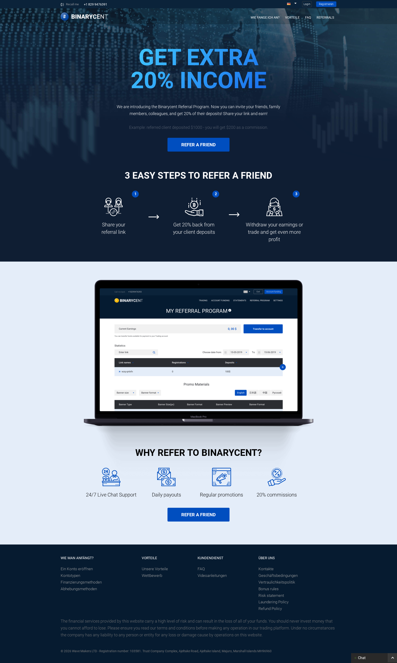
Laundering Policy (273, 602)
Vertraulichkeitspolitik (276, 582)
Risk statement (271, 595)
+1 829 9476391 (95, 4)
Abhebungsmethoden (79, 589)
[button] (374, 657)
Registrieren (326, 4)
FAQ (308, 17)
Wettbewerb (152, 575)
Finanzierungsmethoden (81, 582)
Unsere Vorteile (155, 569)
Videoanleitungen (212, 575)
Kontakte (266, 569)
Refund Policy (270, 609)
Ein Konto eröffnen (77, 569)
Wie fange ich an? (265, 17)
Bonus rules (268, 589)
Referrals (325, 17)
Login (306, 4)
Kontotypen (70, 575)
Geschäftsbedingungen (278, 575)
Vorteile (292, 17)
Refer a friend (198, 144)
